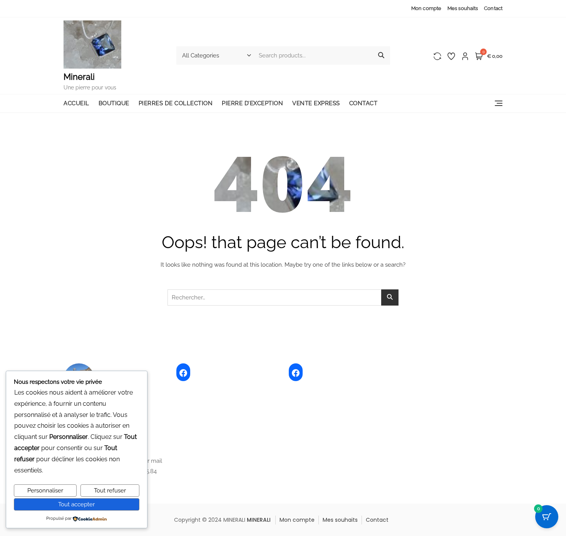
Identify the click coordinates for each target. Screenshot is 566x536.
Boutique (114, 103)
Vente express (316, 103)
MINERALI (259, 520)
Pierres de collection (176, 103)
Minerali (79, 77)
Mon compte (426, 8)
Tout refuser (110, 490)
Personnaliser (45, 490)
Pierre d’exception (252, 103)
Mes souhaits (462, 8)
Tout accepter (76, 504)
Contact (493, 8)
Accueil (76, 103)
